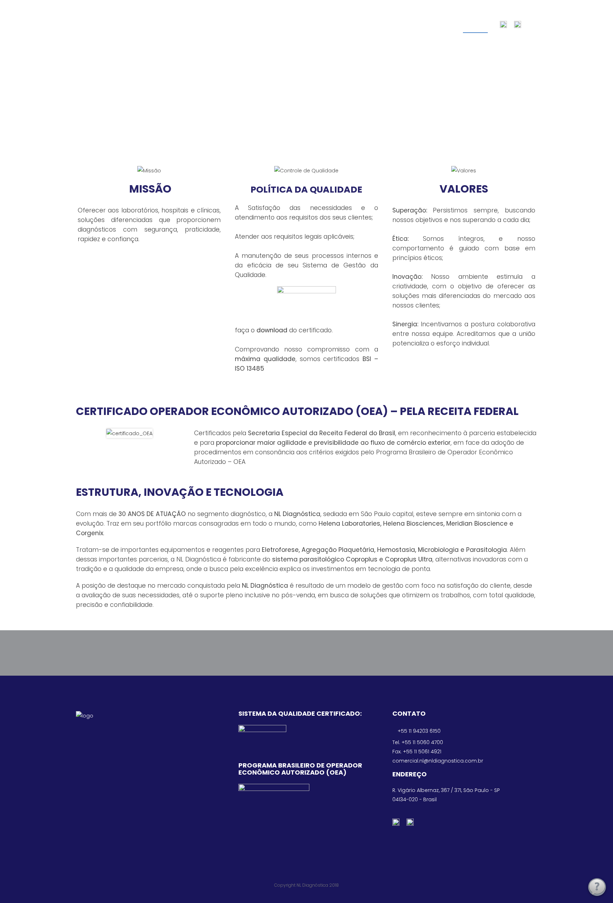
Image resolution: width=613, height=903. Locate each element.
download (271, 330)
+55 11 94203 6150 (419, 731)
